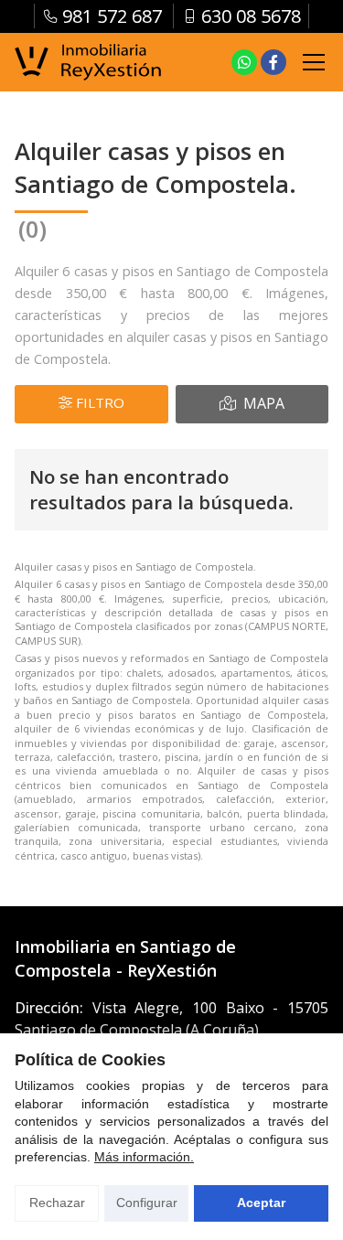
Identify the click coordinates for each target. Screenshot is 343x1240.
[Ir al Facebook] (273, 62)
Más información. (144, 1156)
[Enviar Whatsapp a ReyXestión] (244, 62)
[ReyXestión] (88, 62)
